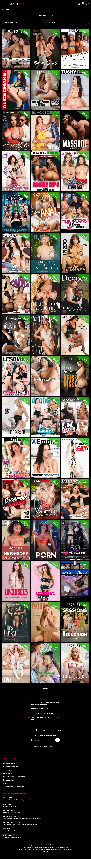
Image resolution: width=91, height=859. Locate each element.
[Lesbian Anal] (45, 212)
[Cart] (87, 3)
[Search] (78, 3)
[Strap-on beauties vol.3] (16, 376)
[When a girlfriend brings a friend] (45, 90)
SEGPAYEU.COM (44, 849)
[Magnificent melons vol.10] (16, 458)
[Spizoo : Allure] (75, 253)
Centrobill (35, 849)
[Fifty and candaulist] (75, 540)
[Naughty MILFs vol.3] (16, 131)
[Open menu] (3, 2)
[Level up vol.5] (16, 663)
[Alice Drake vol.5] (16, 90)
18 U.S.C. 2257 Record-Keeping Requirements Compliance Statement (45, 847)
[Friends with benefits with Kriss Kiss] (75, 376)
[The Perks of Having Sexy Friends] (75, 212)
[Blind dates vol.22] (75, 417)
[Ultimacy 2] (75, 49)
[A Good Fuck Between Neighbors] (16, 540)
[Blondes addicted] (45, 294)
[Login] (83, 3)
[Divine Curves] (16, 294)
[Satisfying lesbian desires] (16, 171)
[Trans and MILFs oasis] (16, 212)
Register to (45, 736)
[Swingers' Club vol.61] (75, 581)
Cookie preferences (56, 845)
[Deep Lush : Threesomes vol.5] (45, 376)
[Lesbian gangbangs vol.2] (45, 417)
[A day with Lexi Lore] (75, 663)
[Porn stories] (45, 540)
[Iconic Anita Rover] (45, 581)
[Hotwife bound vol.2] (16, 335)
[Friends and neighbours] (16, 253)
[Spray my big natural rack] (75, 171)
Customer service (10, 763)
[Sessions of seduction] (75, 622)
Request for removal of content (39, 845)
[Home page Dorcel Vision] (15, 3)
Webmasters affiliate (10, 767)
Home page (5, 9)
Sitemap (6, 783)
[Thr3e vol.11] (16, 49)
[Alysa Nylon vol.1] (75, 335)
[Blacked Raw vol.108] (45, 131)
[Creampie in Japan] (16, 499)
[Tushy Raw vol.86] (75, 90)
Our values (7, 770)
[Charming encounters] (45, 458)
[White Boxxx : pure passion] (16, 417)
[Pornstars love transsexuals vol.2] (75, 458)
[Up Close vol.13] (16, 581)
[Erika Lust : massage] (75, 131)
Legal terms (7, 773)
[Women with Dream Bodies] (45, 499)
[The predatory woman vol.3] (75, 294)
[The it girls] (45, 335)
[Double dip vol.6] (45, 171)
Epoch (29, 849)
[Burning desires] (45, 49)
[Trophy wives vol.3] (45, 622)
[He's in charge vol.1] (16, 622)
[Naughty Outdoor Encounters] (45, 253)
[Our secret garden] (45, 663)
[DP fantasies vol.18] (75, 499)
